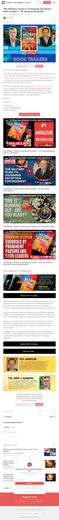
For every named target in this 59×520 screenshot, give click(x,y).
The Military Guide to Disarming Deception (26, 78)
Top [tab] (5, 445)
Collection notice (39, 509)
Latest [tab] (8, 445)
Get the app (37, 513)
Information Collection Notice (29, 488)
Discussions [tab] (14, 445)
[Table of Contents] (2, 260)
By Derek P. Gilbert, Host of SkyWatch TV (13, 453)
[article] (29, 453)
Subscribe (47, 2)
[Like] (4, 22)
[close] (43, 463)
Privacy (29, 509)
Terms (33, 509)
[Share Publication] (41, 2)
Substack (22, 517)
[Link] (1, 152)
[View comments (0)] (8, 22)
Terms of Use (36, 486)
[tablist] (9, 427)
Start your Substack (26, 513)
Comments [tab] (6, 427)
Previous (8, 416)
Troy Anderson (10, 17)
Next (51, 416)
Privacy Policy (40, 488)
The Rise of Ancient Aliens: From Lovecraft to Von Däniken (20, 450)
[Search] (38, 2)
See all (6, 488)
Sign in (54, 2)
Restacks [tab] (13, 427)
